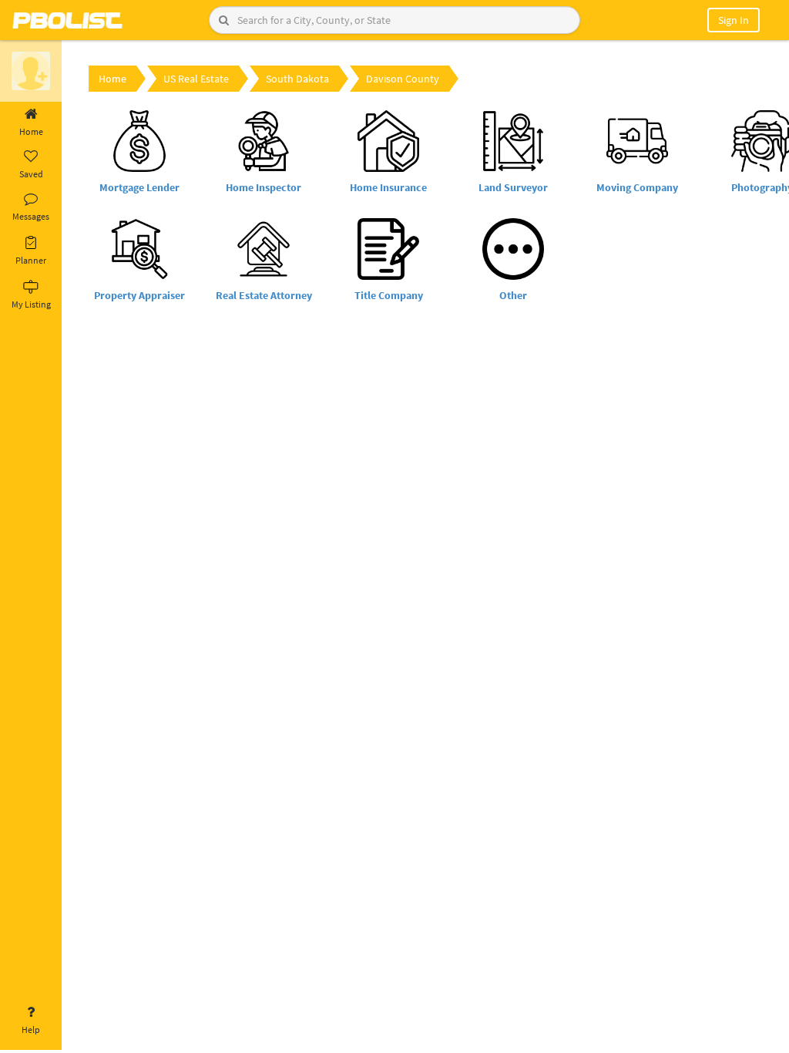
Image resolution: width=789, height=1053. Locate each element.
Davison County (402, 79)
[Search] (224, 20)
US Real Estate (196, 79)
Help (31, 1029)
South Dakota (297, 79)
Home (31, 131)
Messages (30, 216)
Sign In (733, 20)
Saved (31, 174)
